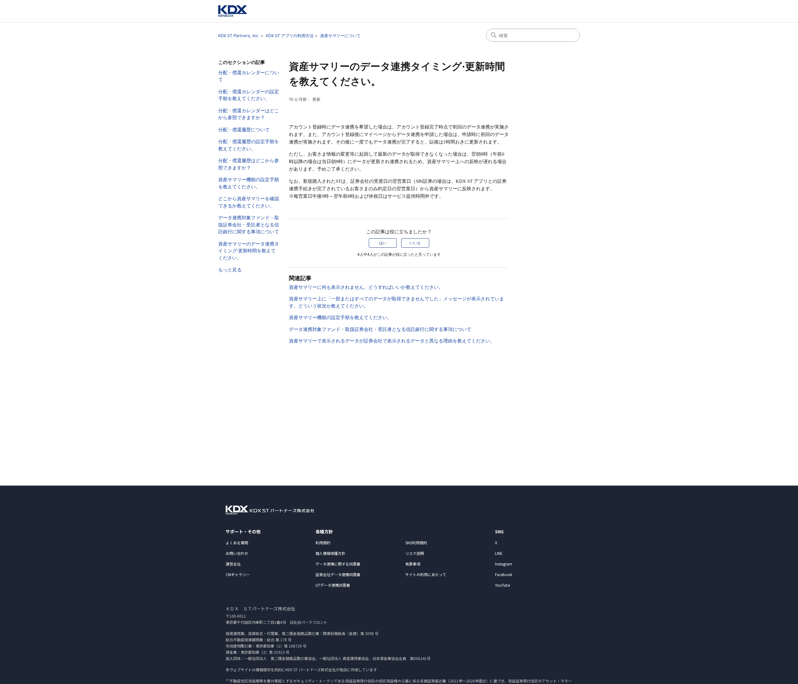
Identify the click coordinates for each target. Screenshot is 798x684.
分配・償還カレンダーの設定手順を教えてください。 (248, 95)
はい (383, 242)
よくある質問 (237, 542)
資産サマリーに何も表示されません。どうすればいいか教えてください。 (366, 287)
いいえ (415, 242)
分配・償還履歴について (244, 130)
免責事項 (412, 563)
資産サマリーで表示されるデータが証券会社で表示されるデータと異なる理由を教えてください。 (392, 341)
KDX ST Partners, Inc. (238, 35)
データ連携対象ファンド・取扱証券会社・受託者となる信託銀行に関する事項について (248, 225)
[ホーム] (232, 11)
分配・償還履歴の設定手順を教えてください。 (248, 145)
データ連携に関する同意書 (337, 563)
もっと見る (230, 270)
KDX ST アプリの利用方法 (290, 35)
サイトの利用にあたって (425, 574)
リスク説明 (414, 553)
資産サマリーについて (340, 35)
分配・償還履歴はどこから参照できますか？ (248, 164)
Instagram (503, 563)
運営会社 (233, 563)
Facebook (503, 574)
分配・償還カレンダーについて (248, 76)
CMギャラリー (238, 574)
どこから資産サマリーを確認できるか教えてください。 (248, 202)
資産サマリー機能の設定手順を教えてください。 (248, 183)
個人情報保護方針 (330, 553)
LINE (498, 553)
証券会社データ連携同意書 (337, 574)
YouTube (502, 585)
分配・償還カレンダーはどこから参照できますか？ (248, 114)
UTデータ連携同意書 (332, 585)
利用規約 (322, 542)
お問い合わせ (237, 553)
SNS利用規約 (416, 542)
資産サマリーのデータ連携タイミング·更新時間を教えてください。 (248, 251)
